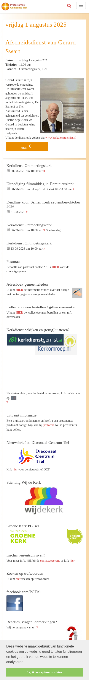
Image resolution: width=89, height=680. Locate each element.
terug (24, 147)
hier (15, 469)
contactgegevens (50, 560)
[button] (25, 662)
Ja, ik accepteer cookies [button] (44, 672)
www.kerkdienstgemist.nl (60, 137)
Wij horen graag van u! (31, 624)
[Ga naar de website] (38, 456)
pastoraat (48, 425)
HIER (55, 267)
